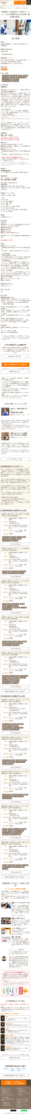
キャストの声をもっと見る (14, 459)
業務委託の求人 (6, 1092)
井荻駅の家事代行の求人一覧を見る (14, 691)
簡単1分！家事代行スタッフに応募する (15, 364)
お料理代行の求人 (7, 1105)
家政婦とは (20, 1094)
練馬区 (24, 1068)
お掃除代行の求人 (7, 1103)
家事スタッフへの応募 (22, 1101)
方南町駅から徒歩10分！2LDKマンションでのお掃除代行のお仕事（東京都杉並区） (15, 700)
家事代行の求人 (6, 1102)
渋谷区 (12, 1068)
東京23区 (27, 5)
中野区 (18, 1068)
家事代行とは (20, 1088)
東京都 (23, 5)
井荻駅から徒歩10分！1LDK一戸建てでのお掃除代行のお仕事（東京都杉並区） (15, 514)
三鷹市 (19, 1070)
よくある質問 (5, 1097)
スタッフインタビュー (7, 1095)
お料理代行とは (21, 1091)
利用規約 (19, 1106)
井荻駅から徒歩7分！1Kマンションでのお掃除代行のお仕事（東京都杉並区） (15, 549)
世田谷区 (6, 1068)
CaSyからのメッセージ (7, 1093)
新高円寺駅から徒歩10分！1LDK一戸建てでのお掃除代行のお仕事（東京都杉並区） (15, 843)
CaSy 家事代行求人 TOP (4, 5)
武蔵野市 (12, 1070)
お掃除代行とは (21, 1090)
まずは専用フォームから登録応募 (13, 1082)
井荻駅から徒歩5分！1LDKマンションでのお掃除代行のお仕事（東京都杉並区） (15, 581)
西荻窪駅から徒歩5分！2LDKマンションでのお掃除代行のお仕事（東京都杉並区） (15, 806)
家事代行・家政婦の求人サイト (5, 0)
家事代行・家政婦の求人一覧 (15, 5)
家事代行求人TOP (14, 371)
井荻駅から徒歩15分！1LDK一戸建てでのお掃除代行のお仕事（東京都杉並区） (15, 618)
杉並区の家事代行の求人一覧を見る (14, 877)
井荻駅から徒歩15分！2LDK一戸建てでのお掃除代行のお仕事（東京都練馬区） (15, 653)
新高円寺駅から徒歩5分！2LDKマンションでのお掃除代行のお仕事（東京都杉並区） (15, 738)
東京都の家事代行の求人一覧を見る (14, 1075)
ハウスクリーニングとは (23, 1093)
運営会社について (21, 1102)
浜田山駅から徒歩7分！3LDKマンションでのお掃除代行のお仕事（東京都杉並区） (15, 772)
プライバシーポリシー (22, 1104)
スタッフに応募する (20, 2)
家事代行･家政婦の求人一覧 (8, 1100)
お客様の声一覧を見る (14, 356)
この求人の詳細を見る (15, 544)
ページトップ (28, 1083)
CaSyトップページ (6, 1088)
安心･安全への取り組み (22, 1099)
